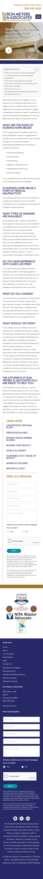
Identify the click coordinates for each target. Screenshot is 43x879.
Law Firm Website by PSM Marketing (25, 863)
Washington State (23, 827)
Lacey (30, 836)
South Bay (8, 849)
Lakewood (19, 839)
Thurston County (20, 849)
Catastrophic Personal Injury (14, 675)
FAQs (5, 661)
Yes (11, 532)
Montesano (7, 836)
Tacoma (30, 842)
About (5, 650)
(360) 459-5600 (32, 8)
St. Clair (7, 846)
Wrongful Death (15, 469)
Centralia (27, 839)
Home (5, 647)
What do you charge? (12, 86)
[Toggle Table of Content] (35, 70)
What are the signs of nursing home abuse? (20, 73)
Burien (36, 842)
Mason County (13, 852)
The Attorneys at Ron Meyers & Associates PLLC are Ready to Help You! (21, 93)
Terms (30, 566)
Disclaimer (15, 860)
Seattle (37, 836)
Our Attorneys (8, 654)
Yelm (20, 830)
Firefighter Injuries (17, 433)
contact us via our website (27, 413)
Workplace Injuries (17, 463)
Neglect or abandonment (17, 165)
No (26, 532)
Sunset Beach (16, 846)
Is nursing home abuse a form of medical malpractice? (19, 77)
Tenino (30, 830)
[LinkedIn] (28, 818)
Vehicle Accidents (16, 451)
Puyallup (14, 830)
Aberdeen (25, 833)
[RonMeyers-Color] (17, 17)
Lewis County (33, 849)
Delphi (25, 846)
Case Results (8, 657)
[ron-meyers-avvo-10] (21, 599)
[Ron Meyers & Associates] (9, 50)
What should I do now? (13, 89)
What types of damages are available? (18, 81)
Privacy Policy (23, 566)
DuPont (33, 833)
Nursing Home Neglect (18, 445)
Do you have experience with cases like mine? (21, 83)
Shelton (25, 836)
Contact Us (7, 664)
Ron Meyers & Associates (19, 50)
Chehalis (13, 842)
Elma (25, 830)
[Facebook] (15, 818)
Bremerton (21, 842)
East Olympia (33, 846)
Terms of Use (25, 860)
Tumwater (10, 839)
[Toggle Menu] (38, 17)
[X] (22, 818)
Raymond (17, 836)
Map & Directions (9, 706)
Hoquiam (16, 833)
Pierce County (29, 852)
